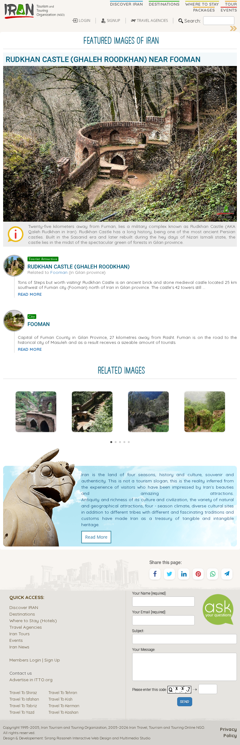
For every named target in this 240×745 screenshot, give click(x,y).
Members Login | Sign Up (34, 659)
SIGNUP (113, 20)
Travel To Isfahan (24, 699)
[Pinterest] (198, 574)
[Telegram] (226, 574)
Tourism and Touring (166, 727)
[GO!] (233, 28)
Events (16, 640)
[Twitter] (169, 574)
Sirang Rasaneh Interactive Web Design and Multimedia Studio (97, 738)
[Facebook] (155, 574)
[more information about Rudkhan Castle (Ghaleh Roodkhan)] (15, 265)
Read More (96, 537)
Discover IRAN (23, 607)
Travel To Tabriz (23, 705)
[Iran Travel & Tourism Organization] (34, 11)
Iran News (19, 646)
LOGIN (84, 20)
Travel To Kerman (63, 705)
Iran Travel (138, 727)
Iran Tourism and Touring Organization (74, 727)
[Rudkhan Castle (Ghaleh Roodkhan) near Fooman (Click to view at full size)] (36, 411)
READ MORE (30, 294)
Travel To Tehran (62, 692)
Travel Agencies (25, 627)
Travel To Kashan (63, 712)
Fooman (59, 272)
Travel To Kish (60, 699)
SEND (184, 702)
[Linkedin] (183, 574)
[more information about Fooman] (15, 320)
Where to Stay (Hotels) (33, 620)
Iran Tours (19, 633)
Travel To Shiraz (23, 692)
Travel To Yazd (21, 712)
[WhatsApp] (212, 574)
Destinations (22, 614)
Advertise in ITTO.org (30, 679)
